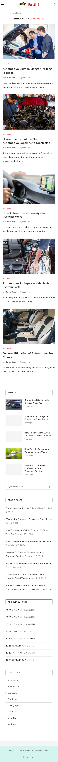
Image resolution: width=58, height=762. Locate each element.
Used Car (12, 718)
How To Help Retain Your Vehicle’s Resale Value (37, 450)
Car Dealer (13, 692)
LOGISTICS (13, 711)
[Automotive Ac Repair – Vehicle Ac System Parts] (29, 256)
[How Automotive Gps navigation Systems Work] (29, 186)
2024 (8, 624)
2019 (8, 660)
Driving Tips (13, 705)
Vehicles (12, 724)
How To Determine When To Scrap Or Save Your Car (37, 434)
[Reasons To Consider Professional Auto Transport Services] (14, 469)
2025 (8, 617)
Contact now (28, 757)
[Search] (55, 4)
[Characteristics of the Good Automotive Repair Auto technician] (29, 112)
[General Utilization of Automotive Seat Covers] (29, 326)
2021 (8, 645)
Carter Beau (10, 77)
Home (5, 13)
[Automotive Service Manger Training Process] (29, 41)
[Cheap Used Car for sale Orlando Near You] (14, 404)
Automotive (13, 686)
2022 (8, 638)
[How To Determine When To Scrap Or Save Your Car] (14, 436)
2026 (8, 610)
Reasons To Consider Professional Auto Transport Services (35, 468)
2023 (8, 631)
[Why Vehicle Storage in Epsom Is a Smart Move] (14, 420)
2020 (8, 652)
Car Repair (13, 699)
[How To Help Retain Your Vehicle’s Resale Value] (14, 453)
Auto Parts (13, 680)
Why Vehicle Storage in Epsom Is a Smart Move (36, 418)
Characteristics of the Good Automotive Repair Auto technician (26, 141)
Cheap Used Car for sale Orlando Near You (36, 401)
